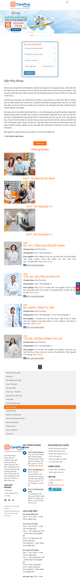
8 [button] (45, 35)
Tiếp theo (29, 73)
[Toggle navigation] (67, 2)
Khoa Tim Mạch (11, 384)
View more (39, 164)
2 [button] (32, 35)
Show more (40, 143)
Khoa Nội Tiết (11, 411)
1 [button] (29, 35)
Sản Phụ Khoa (11, 407)
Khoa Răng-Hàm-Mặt (13, 380)
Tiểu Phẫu (9, 434)
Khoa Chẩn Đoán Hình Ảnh (15, 418)
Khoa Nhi (9, 376)
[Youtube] (78, 288)
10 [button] (50, 35)
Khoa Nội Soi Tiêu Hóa (14, 395)
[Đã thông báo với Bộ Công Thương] (54, 489)
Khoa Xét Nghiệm (12, 422)
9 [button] (48, 35)
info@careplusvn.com (56, 485)
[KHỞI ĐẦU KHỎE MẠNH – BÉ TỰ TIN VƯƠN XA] (40, 22)
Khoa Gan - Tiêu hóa (13, 392)
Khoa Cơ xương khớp (13, 415)
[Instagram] (78, 292)
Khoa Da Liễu (10, 426)
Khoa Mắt (9, 399)
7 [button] (43, 35)
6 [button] (41, 35)
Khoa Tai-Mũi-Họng (13, 403)
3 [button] (34, 35)
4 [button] (36, 35)
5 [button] (38, 35)
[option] (40, 22)
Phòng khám (40, 149)
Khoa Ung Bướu (11, 430)
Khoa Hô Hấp (11, 388)
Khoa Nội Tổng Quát (13, 373)
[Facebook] (78, 284)
